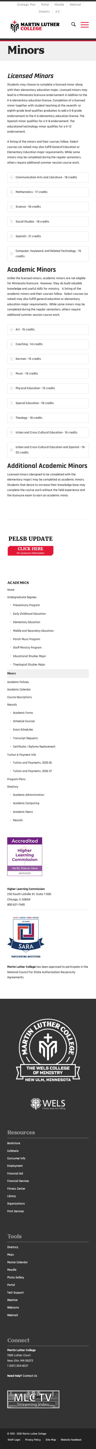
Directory (12, 787)
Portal (45, 5)
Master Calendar (17, 1262)
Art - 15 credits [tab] (25, 329)
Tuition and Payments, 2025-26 (32, 763)
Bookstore (13, 1143)
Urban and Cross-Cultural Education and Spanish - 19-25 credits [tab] (50, 450)
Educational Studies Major (29, 656)
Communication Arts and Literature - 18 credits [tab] (46, 177)
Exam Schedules (23, 729)
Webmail (75, 5)
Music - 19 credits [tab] (27, 373)
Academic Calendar (19, 689)
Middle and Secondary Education (33, 631)
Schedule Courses (24, 721)
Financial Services (18, 1181)
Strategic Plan (26, 5)
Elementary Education (26, 622)
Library (11, 1196)
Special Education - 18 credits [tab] (35, 403)
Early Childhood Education (29, 614)
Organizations (16, 1203)
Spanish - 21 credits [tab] (28, 236)
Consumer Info (16, 1158)
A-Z (57, 12)
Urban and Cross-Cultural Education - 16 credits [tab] (46, 432)
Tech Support (15, 1292)
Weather (12, 1300)
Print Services (15, 1211)
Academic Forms (23, 713)
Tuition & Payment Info (21, 755)
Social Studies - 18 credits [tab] (32, 222)
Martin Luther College (34, 1433)
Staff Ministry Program (27, 647)
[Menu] (82, 24)
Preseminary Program (26, 605)
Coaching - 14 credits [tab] (29, 344)
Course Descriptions (19, 697)
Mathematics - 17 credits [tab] (32, 192)
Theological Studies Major (29, 664)
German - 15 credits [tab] (28, 359)
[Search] (71, 24)
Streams (44, 12)
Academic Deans (23, 812)
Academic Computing (26, 803)
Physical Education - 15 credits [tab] (35, 388)
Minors (25, 51)
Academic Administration (28, 795)
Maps (10, 1255)
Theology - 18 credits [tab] (29, 418)
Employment (15, 1166)
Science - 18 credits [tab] (28, 207)
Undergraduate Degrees (22, 597)
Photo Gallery (15, 1277)
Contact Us (30, 1376)
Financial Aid (15, 1173)
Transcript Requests (25, 738)
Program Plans (16, 779)
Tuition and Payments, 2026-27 (32, 771)
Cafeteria (13, 1151)
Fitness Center (16, 1189)
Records (12, 705)
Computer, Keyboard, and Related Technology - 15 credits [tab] (48, 253)
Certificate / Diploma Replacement (34, 747)
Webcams (13, 1307)
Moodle (59, 5)
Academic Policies (18, 682)
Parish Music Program (26, 639)
